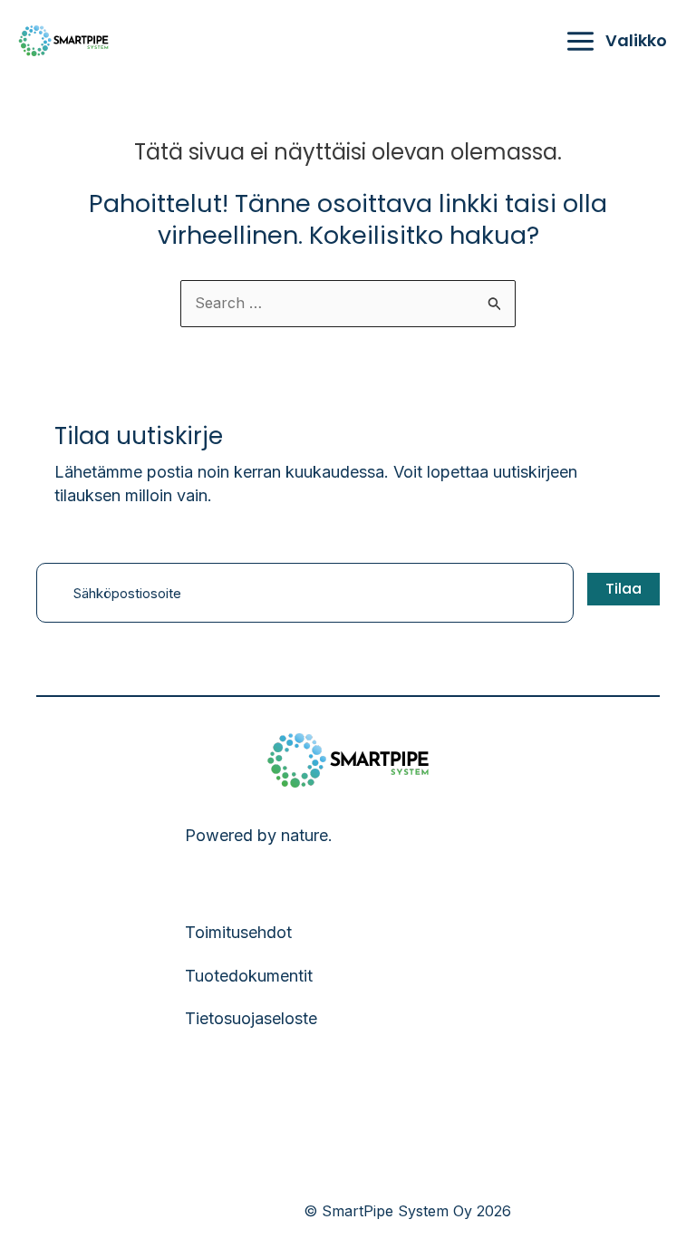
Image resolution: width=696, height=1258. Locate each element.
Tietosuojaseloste (251, 1018)
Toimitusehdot (238, 932)
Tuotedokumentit (249, 975)
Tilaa (623, 588)
